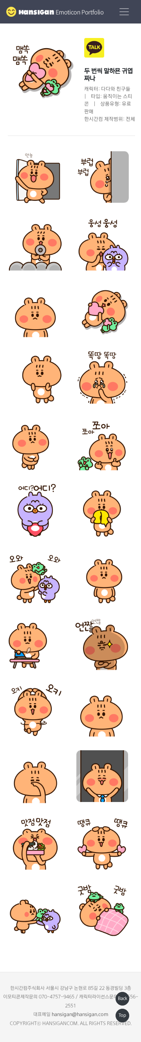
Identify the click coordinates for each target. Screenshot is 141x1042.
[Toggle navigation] (124, 11)
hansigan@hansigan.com (80, 1014)
